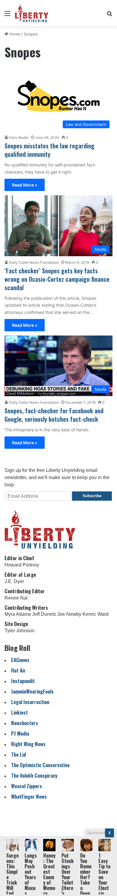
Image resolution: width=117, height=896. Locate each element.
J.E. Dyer (14, 581)
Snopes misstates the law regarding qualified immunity (49, 150)
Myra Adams (17, 614)
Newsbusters (24, 723)
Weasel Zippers (26, 786)
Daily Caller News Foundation (34, 262)
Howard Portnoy (21, 564)
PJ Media (20, 733)
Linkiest (19, 712)
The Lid (18, 754)
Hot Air (18, 670)
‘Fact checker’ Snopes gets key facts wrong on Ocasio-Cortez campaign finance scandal (57, 279)
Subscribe (91, 496)
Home (14, 34)
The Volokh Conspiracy (34, 775)
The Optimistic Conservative (40, 765)
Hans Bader (18, 137)
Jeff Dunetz (44, 614)
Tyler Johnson (19, 630)
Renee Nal (16, 597)
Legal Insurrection (30, 702)
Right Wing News (28, 744)
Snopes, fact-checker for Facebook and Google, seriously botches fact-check (54, 415)
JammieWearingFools (32, 691)
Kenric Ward (95, 614)
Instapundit (23, 681)
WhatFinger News (29, 796)
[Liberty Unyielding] (31, 13)
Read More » (24, 184)
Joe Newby (69, 614)
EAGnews (20, 660)
